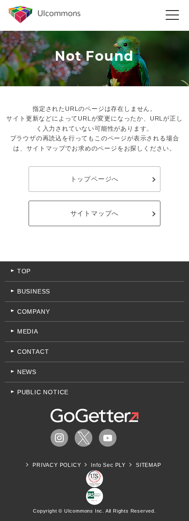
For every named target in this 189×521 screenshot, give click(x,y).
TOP (24, 271)
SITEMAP (148, 465)
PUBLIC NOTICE (43, 392)
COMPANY (33, 311)
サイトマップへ (94, 213)
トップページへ (94, 179)
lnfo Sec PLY (108, 465)
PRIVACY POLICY (57, 465)
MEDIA (27, 331)
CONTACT (33, 351)
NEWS (26, 371)
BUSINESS (33, 291)
